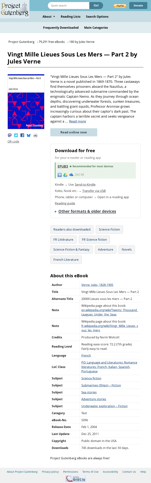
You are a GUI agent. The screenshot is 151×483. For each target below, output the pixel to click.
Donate (138, 5)
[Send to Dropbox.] (60, 174)
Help (143, 471)
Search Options (97, 17)
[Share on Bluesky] (29, 135)
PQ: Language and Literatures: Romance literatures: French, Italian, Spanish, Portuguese (109, 366)
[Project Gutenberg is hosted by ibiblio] (75, 480)
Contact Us (129, 471)
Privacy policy (50, 471)
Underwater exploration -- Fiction (104, 406)
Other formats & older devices (87, 211)
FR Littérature (63, 239)
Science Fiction (109, 229)
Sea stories (89, 392)
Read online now (73, 132)
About (49, 17)
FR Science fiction (94, 239)
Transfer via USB (94, 191)
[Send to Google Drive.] (65, 174)
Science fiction (91, 378)
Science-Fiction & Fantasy (71, 249)
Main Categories (96, 28)
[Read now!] (26, 128)
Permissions (70, 471)
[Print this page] (35, 135)
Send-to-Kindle (85, 184)
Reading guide (65, 203)
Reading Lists (70, 17)
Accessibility (110, 471)
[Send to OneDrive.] (71, 174)
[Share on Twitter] (16, 135)
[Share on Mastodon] (10, 135)
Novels (127, 249)
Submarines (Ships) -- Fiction (101, 385)
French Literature (66, 259)
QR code (13, 141)
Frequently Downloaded (61, 28)
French (86, 355)
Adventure (105, 249)
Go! (96, 5)
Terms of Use (90, 471)
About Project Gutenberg (22, 471)
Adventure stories (93, 399)
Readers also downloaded (71, 229)
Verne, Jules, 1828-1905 (97, 285)
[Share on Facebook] (22, 135)
